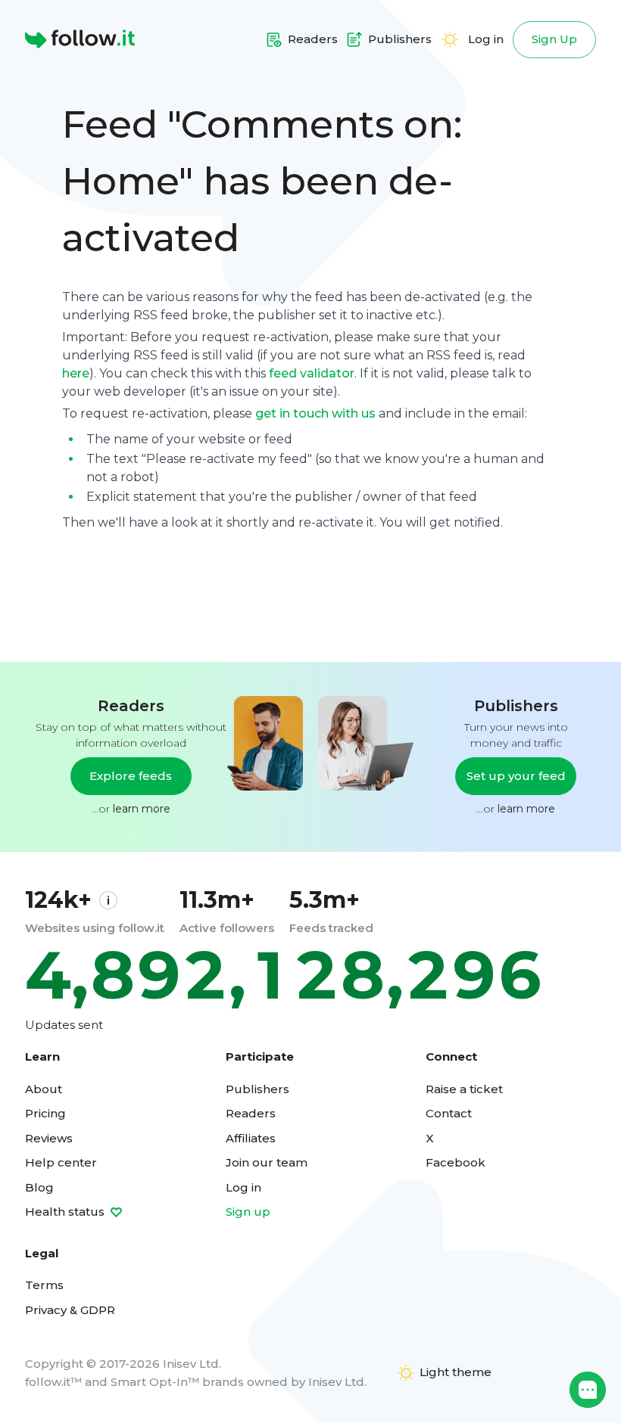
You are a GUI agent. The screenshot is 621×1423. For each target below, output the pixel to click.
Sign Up (554, 39)
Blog (39, 1187)
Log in (486, 39)
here (75, 373)
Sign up (248, 1211)
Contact (449, 1113)
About (43, 1089)
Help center (61, 1162)
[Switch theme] (450, 39)
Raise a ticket (464, 1089)
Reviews (49, 1138)
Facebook (455, 1162)
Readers (251, 1113)
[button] (588, 1390)
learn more (141, 809)
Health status (66, 1211)
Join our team (266, 1162)
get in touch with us (315, 413)
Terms (44, 1285)
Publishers (257, 1089)
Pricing (45, 1113)
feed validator (311, 373)
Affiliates (251, 1138)
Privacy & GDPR (70, 1310)
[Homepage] (80, 39)
